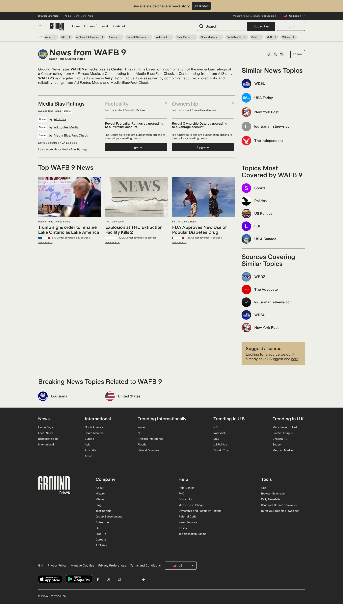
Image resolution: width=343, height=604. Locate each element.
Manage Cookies (82, 565)
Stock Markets (208, 37)
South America (94, 433)
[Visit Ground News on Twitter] (109, 579)
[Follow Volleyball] (170, 37)
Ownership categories (204, 110)
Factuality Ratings (135, 110)
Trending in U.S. (229, 418)
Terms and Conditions (145, 565)
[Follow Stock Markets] (220, 37)
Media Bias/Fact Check (71, 135)
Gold (254, 37)
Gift (98, 528)
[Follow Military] (293, 37)
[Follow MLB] (275, 37)
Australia (90, 450)
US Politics (220, 444)
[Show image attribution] (97, 181)
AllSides (60, 119)
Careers (101, 539)
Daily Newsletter (271, 499)
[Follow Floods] (120, 37)
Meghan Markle (283, 450)
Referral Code (187, 516)
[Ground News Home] (57, 27)
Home (76, 26)
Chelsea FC (280, 438)
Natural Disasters (136, 37)
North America (94, 427)
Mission (100, 499)
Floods (113, 37)
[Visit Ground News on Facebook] (98, 579)
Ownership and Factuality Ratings (199, 510)
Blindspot (118, 26)
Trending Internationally (162, 418)
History (100, 493)
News (44, 418)
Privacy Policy (56, 565)
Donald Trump (222, 450)
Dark (83, 15)
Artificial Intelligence (87, 37)
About (99, 487)
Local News (45, 433)
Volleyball (161, 37)
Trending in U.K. (289, 418)
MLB (269, 37)
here (294, 359)
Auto (90, 15)
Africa (88, 456)
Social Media (234, 37)
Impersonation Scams (192, 533)
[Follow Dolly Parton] (194, 37)
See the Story (45, 242)
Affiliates (101, 545)
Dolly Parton (183, 37)
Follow (298, 54)
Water (48, 37)
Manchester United (285, 427)
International (46, 444)
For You (89, 26)
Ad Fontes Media (66, 127)
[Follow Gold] (260, 37)
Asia (87, 444)
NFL (63, 37)
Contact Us (185, 499)
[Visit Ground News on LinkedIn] (131, 579)
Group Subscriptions (109, 516)
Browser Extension (48, 15)
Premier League (283, 433)
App (264, 487)
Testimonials (103, 510)
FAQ (181, 493)
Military (286, 37)
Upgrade (136, 147)
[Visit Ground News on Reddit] (143, 579)
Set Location (269, 15)
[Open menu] (40, 26)
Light (76, 15)
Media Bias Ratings (74, 149)
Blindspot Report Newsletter (279, 505)
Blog (99, 505)
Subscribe (261, 26)
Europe (89, 438)
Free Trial (101, 533)
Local (104, 26)
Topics (182, 528)
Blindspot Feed (48, 438)
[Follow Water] (55, 37)
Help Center (186, 487)
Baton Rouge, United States (67, 58)
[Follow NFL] (69, 37)
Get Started (201, 6)
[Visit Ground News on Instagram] (119, 579)
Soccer (277, 444)
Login (291, 26)
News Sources (187, 522)
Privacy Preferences (112, 565)
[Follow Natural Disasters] (149, 37)
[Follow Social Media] (245, 37)
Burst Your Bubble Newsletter (280, 510)
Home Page (45, 427)
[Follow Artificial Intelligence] (102, 37)
